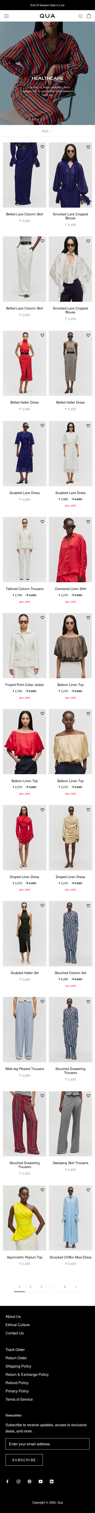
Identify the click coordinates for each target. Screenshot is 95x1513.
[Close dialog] (90, 737)
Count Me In (70, 767)
